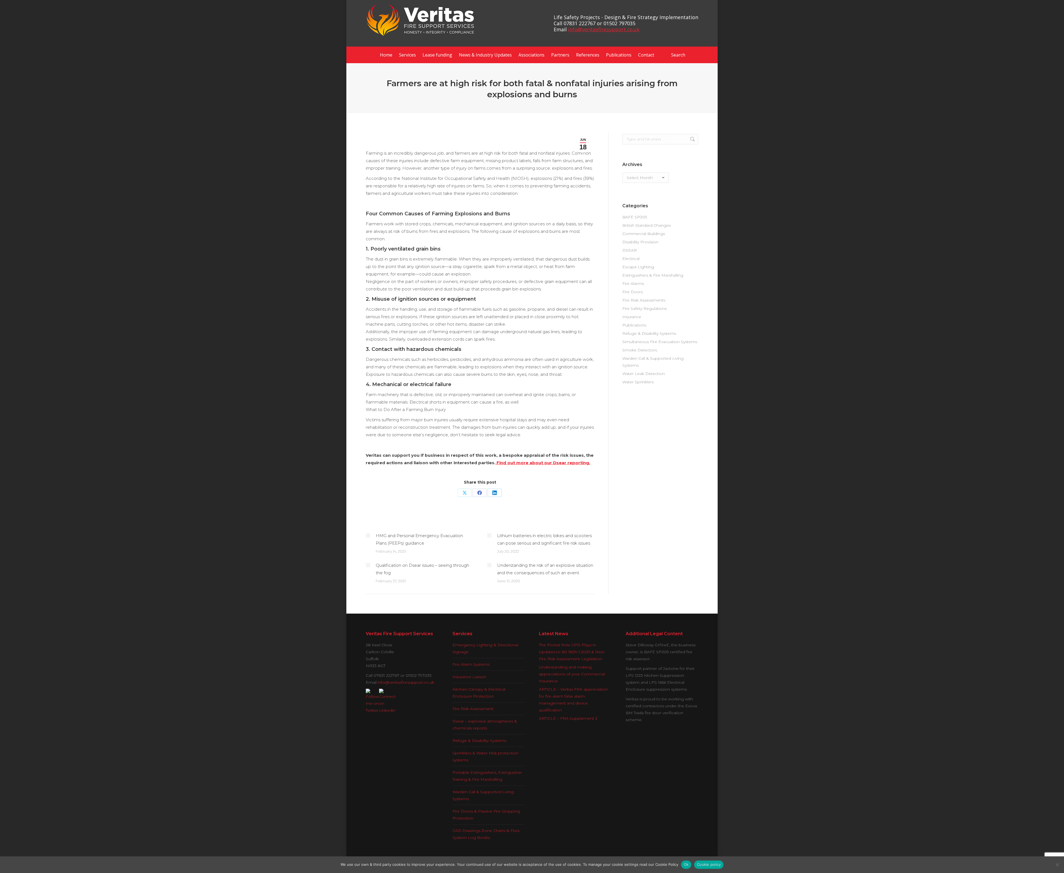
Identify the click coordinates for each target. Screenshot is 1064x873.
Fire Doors (632, 291)
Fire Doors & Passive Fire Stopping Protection (486, 815)
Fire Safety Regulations (644, 308)
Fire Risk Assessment (472, 708)
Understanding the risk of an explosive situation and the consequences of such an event (545, 569)
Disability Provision (640, 241)
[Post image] (368, 535)
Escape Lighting (638, 266)
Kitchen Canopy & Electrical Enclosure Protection (478, 693)
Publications (634, 325)
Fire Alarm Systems (471, 664)
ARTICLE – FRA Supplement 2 (568, 718)
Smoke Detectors (639, 350)
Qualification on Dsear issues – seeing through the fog (422, 569)
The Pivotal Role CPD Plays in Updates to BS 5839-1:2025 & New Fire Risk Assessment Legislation (571, 651)
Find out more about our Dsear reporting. (542, 462)
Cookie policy (709, 864)
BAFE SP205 (634, 217)
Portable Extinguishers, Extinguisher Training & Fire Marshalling (487, 776)
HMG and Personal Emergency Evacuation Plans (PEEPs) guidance (419, 539)
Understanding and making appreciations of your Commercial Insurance (572, 674)
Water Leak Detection (643, 373)
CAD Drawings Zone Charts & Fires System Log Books (486, 834)
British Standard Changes (646, 225)
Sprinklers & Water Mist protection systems (485, 756)
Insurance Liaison (469, 676)
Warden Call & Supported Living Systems (653, 362)
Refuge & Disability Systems (649, 333)
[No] (1057, 864)
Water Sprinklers (638, 381)
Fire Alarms (633, 283)
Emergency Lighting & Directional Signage (485, 648)
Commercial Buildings (643, 233)
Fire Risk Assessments (643, 300)
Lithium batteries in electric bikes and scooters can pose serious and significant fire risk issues (544, 539)
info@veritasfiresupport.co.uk (604, 29)
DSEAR (629, 250)
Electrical (631, 258)
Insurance (631, 316)
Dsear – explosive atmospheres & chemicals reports (484, 725)
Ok (686, 864)
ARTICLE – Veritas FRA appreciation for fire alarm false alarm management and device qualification (573, 700)
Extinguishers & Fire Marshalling (652, 275)
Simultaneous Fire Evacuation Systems (659, 341)
